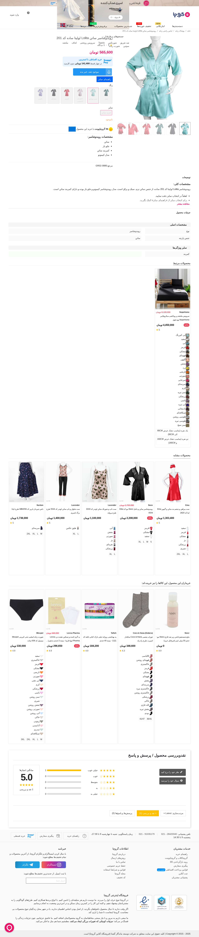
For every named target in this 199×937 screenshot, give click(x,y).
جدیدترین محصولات (123, 26)
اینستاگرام (51, 864)
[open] (99, 177)
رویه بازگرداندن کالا (179, 862)
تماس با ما (120, 862)
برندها (83, 26)
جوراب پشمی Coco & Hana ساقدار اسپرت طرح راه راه (139, 639)
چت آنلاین (183, 873)
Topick (101, 43)
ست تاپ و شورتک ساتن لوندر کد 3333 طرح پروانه (101, 511)
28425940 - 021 (169, 834)
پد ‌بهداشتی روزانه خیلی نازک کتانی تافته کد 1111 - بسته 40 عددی (99, 639)
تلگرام (25, 864)
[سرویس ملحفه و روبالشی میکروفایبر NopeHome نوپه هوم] (172, 289)
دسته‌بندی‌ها (177, 26)
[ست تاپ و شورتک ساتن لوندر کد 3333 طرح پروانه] (99, 482)
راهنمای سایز (104, 79)
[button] (16, 456)
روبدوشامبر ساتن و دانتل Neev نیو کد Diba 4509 (136, 511)
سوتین (126, 46)
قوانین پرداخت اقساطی (173, 869)
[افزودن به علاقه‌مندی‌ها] (188, 137)
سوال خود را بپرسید (170, 780)
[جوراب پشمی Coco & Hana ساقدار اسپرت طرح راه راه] (136, 610)
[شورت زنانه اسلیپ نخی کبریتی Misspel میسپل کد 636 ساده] (26, 610)
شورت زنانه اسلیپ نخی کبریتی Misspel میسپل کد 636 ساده (27, 639)
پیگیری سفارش (181, 866)
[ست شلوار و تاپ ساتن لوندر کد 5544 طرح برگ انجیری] (63, 482)
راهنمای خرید (182, 854)
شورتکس (112, 43)
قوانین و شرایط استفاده (114, 869)
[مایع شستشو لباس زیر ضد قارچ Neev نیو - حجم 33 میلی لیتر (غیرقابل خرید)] (172, 610)
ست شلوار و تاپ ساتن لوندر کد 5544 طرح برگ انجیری (63, 511)
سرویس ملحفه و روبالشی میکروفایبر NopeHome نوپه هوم (174, 318)
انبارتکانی (160, 25)
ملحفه (65, 43)
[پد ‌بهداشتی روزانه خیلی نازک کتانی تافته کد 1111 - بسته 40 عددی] (99, 610)
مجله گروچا (67, 26)
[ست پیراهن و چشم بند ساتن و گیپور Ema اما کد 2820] (172, 482)
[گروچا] (173, 15)
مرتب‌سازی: (177, 813)
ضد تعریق (124, 43)
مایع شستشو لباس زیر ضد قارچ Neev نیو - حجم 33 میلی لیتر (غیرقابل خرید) (172, 639)
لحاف (74, 43)
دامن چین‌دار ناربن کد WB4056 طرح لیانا (27, 509)
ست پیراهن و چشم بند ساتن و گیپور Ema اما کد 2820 (173, 511)
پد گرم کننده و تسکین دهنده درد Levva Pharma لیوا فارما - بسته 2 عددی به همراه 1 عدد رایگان (63, 639)
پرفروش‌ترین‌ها (98, 25)
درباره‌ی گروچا (118, 854)
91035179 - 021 (147, 834)
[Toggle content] (72, 129)
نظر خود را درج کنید (170, 772)
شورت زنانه (114, 46)
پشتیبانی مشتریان (180, 877)
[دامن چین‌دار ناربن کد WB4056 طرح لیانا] (26, 482)
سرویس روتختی (87, 43)
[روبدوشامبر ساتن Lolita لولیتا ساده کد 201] (153, 118)
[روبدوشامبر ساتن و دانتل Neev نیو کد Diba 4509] (136, 482)
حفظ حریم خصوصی (116, 866)
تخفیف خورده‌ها (144, 25)
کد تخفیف (121, 877)
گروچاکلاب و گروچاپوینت (176, 858)
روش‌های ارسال (118, 858)
